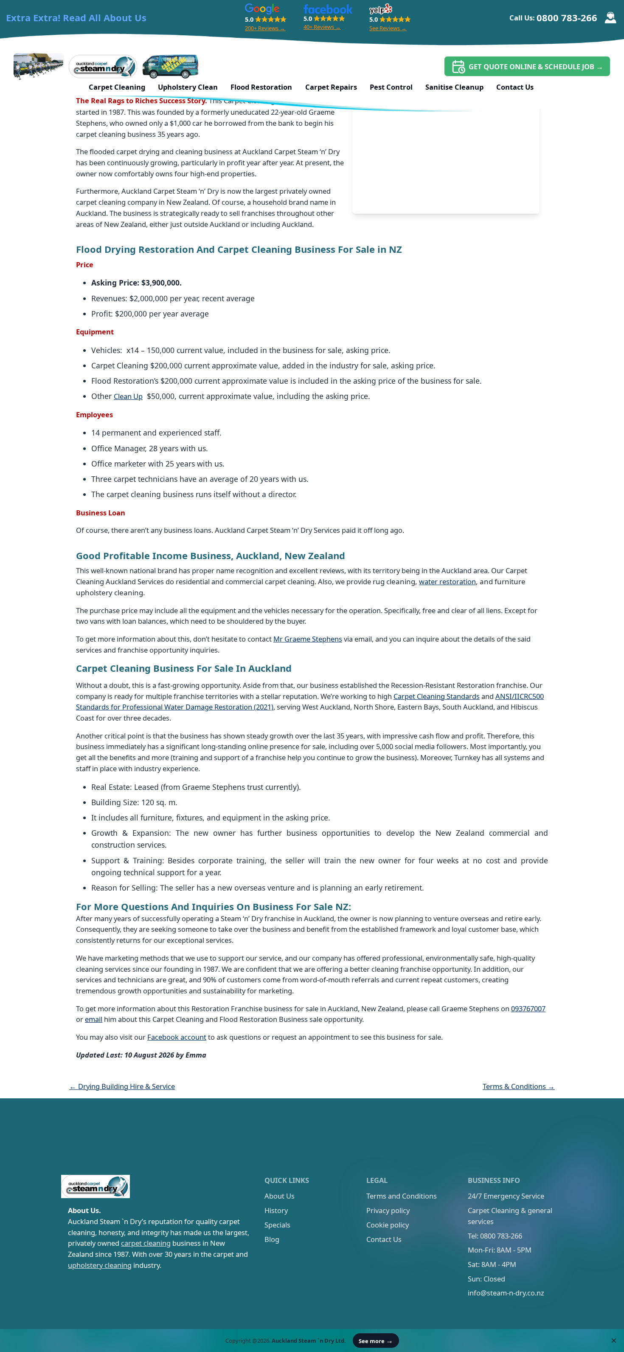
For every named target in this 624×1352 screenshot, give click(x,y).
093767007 (528, 1008)
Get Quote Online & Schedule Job (536, 66)
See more (376, 1340)
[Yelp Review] (380, 8)
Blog (271, 1239)
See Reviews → (388, 28)
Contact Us (515, 87)
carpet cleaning (146, 1243)
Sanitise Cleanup (454, 87)
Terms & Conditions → (519, 1086)
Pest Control (391, 87)
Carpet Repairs (331, 87)
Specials (277, 1225)
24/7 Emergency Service (506, 1196)
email (93, 1019)
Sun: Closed (486, 1279)
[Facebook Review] (328, 9)
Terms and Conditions (401, 1196)
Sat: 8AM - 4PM (492, 1264)
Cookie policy (387, 1225)
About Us (279, 1196)
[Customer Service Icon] (610, 17)
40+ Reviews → (322, 27)
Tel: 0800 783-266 (495, 1236)
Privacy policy (388, 1210)
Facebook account (176, 1037)
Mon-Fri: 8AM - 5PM (499, 1250)
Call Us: (553, 17)
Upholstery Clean (188, 87)
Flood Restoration (261, 87)
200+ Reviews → (265, 28)
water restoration (447, 581)
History (276, 1210)
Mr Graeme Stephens (307, 639)
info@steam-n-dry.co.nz (506, 1293)
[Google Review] (262, 8)
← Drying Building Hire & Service (122, 1086)
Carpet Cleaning (117, 87)
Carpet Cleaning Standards (437, 696)
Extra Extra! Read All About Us (76, 17)
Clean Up (128, 396)
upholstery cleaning (100, 1265)
